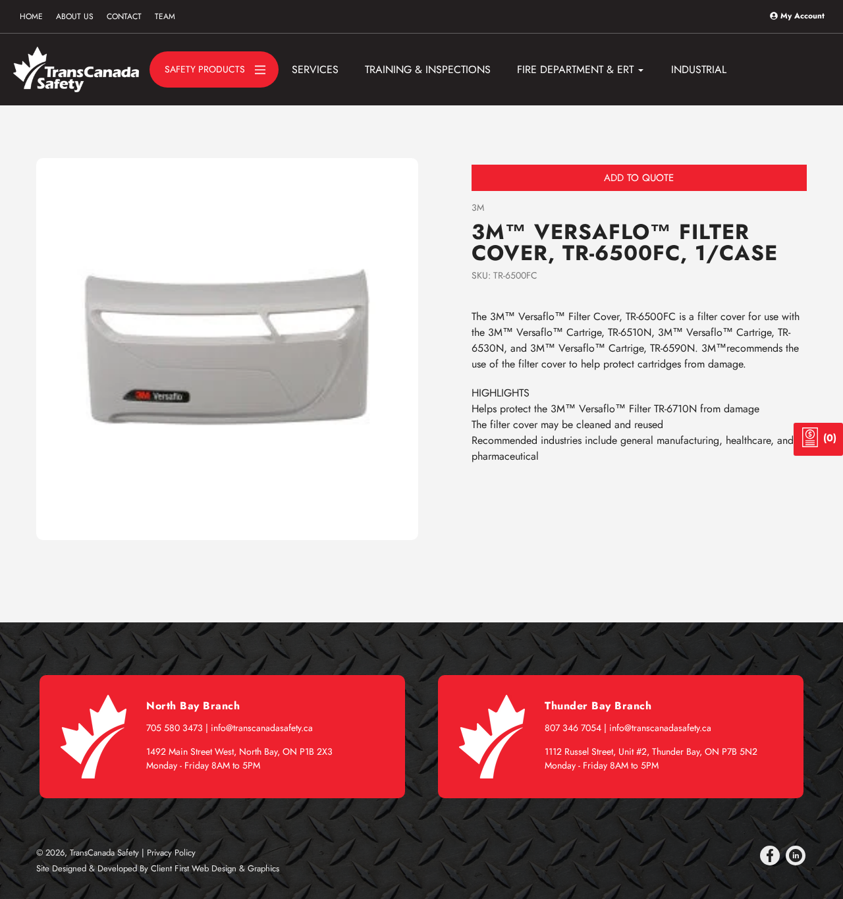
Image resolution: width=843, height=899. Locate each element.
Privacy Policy (171, 852)
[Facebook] (770, 855)
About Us (75, 16)
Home (31, 16)
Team (165, 16)
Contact (124, 16)
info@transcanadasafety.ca (262, 727)
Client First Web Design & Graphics (215, 868)
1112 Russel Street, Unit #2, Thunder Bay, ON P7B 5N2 (651, 751)
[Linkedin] (795, 855)
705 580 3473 (174, 727)
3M (478, 207)
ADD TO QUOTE (639, 178)
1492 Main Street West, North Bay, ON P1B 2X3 (239, 751)
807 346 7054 (573, 727)
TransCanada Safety (104, 852)
